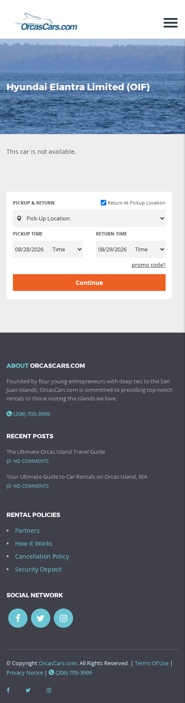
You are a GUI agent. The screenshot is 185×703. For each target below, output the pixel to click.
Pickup (34, 202)
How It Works (33, 543)
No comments (31, 461)
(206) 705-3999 (31, 414)
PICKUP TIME (28, 233)
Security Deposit (38, 569)
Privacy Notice (24, 672)
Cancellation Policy (42, 556)
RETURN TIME (111, 233)
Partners (27, 530)
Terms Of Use (152, 663)
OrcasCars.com (58, 663)
